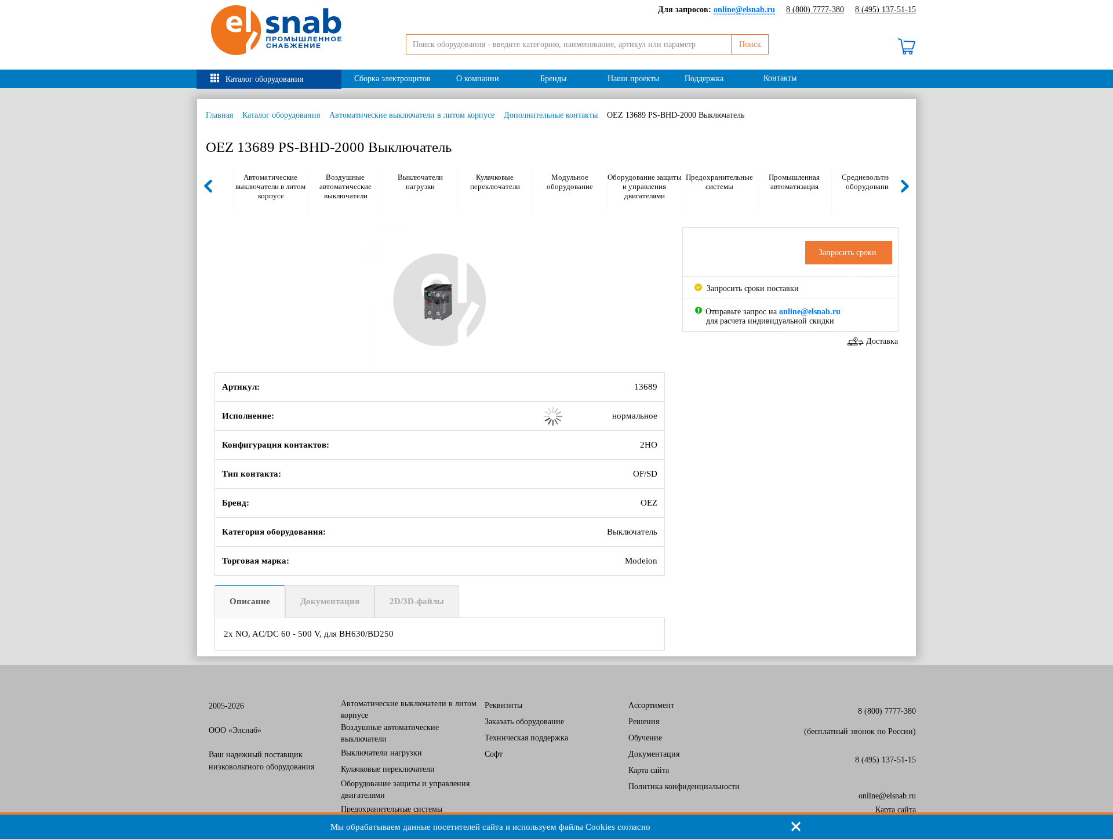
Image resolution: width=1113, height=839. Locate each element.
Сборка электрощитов (392, 78)
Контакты (779, 78)
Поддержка (704, 78)
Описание (250, 601)
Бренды (553, 78)
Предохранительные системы (719, 182)
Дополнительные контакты (551, 115)
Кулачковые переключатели (495, 182)
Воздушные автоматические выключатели (345, 186)
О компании (477, 78)
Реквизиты (503, 705)
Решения (643, 721)
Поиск (750, 44)
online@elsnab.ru (887, 795)
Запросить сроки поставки (751, 288)
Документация (329, 601)
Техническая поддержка (526, 737)
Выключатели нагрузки (420, 182)
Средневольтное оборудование (869, 182)
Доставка (882, 341)
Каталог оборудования (264, 79)
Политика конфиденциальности (684, 786)
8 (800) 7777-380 (815, 9)
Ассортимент (651, 705)
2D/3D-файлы (417, 601)
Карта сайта (648, 770)
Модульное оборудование (570, 182)
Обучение (645, 737)
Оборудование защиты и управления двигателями (645, 186)
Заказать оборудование (524, 721)
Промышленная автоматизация (794, 182)
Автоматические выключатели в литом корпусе (411, 115)
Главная (219, 115)
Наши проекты (633, 78)
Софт (494, 754)
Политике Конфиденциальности (718, 826)
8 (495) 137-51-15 (885, 9)
